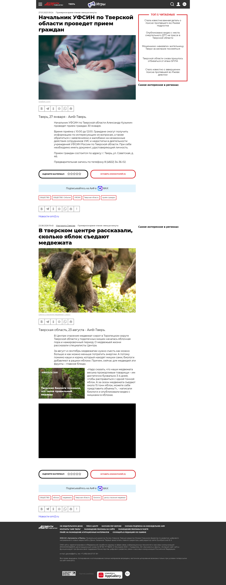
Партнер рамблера (86, 574)
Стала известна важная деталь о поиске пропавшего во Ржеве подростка (163, 23)
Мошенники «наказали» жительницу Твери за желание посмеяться (163, 47)
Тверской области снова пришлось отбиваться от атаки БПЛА (163, 59)
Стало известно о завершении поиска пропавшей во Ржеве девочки (162, 72)
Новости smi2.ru (49, 216)
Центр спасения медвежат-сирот (54, 314)
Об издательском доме (71, 526)
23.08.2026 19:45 (46, 225)
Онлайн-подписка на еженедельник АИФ (145, 526)
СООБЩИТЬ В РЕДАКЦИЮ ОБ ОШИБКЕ (129, 532)
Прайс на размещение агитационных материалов (84, 532)
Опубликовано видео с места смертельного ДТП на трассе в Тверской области (162, 35)
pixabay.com (44, 101)
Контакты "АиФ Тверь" (70, 529)
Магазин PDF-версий (111, 526)
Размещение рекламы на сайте (99, 529)
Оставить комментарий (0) (113, 174)
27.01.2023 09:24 (46, 12)
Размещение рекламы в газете (133, 529)
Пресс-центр (92, 526)
